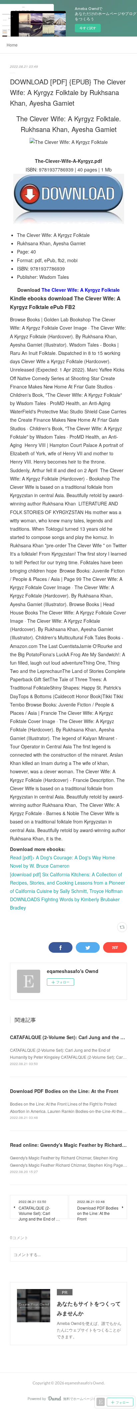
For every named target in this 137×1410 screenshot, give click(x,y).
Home (12, 45)
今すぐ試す (87, 28)
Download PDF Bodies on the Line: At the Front (64, 1091)
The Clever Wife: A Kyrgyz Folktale (81, 289)
